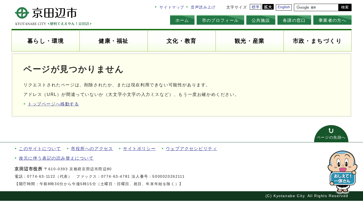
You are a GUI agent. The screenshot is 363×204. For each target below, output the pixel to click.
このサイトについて (40, 148)
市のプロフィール (220, 20)
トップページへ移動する (53, 104)
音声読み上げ (203, 7)
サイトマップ (171, 7)
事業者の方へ (332, 20)
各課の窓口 (294, 20)
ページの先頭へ (331, 137)
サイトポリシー (139, 148)
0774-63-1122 (41, 176)
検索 (345, 7)
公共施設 (261, 20)
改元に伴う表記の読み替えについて (56, 158)
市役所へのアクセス (92, 148)
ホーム (182, 20)
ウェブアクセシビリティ (191, 148)
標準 (256, 7)
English (284, 7)
